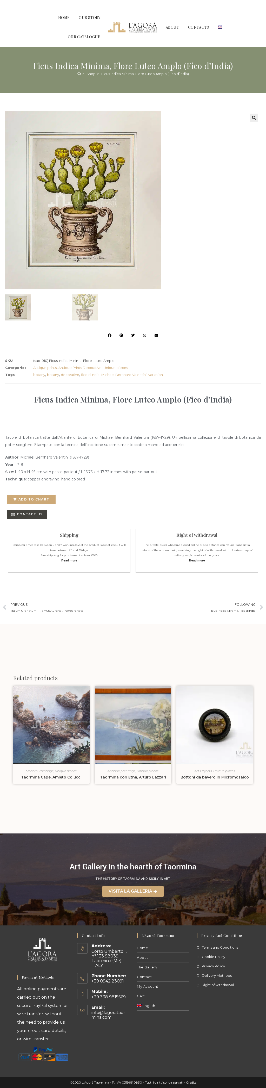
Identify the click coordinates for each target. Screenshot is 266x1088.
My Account (147, 986)
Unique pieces (115, 368)
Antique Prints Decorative (80, 368)
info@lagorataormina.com (108, 1015)
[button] (254, 118)
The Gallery (147, 967)
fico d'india (90, 375)
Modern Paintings (40, 771)
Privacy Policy (213, 966)
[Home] (79, 74)
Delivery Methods (217, 975)
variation (155, 375)
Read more (69, 560)
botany (39, 375)
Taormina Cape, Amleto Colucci (51, 777)
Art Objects (203, 771)
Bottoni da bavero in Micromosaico (215, 777)
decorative (70, 375)
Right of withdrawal (218, 985)
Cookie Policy (213, 957)
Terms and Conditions (220, 947)
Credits (191, 1082)
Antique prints (45, 368)
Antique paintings (121, 771)
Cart (141, 996)
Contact (144, 977)
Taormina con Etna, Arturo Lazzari (133, 777)
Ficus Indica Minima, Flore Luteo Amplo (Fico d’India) (145, 74)
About (142, 957)
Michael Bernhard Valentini (124, 375)
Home (142, 948)
